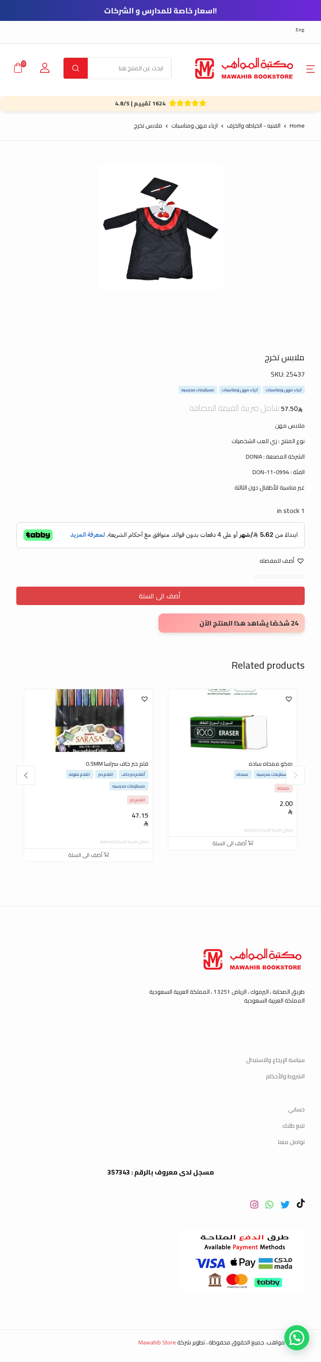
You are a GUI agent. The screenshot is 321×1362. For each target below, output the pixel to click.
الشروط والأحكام (285, 1076)
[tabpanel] (160, 227)
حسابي (296, 1109)
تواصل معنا (291, 1141)
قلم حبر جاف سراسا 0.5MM (117, 763)
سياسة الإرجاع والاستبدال (275, 1059)
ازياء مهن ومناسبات (194, 125)
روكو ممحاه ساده (271, 763)
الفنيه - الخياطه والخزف (253, 125)
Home (297, 125)
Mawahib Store (157, 1342)
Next (25, 775)
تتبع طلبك (293, 1125)
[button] (310, 68)
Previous (295, 775)
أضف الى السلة (160, 596)
